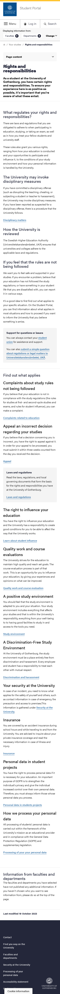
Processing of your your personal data (25, 852)
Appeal (7, 461)
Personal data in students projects (22, 805)
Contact (7, 937)
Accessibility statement (15, 981)
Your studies (15, 44)
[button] (10, 24)
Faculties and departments (10, 956)
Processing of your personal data (13, 973)
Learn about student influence (20, 540)
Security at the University (16, 964)
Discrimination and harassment (21, 677)
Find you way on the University (14, 945)
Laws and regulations (18, 497)
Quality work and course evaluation (23, 588)
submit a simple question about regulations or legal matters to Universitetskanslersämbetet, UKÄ (27, 353)
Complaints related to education (21, 418)
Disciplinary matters (14, 220)
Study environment (14, 634)
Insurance (9, 753)
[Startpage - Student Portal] (49, 983)
